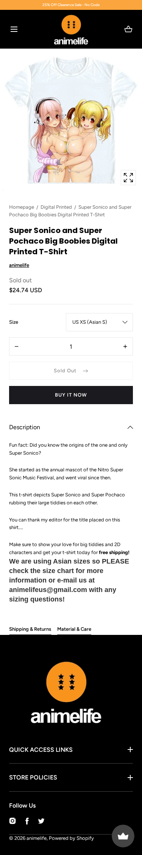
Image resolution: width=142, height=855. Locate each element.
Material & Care (74, 629)
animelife (37, 838)
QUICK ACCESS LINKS (41, 749)
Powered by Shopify (71, 838)
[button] (14, 29)
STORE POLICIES (33, 777)
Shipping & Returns (30, 629)
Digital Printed (56, 207)
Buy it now (71, 395)
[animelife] (71, 29)
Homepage (21, 207)
